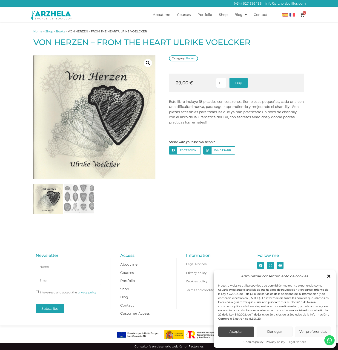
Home (38, 31)
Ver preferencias (313, 331)
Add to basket (238, 83)
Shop (223, 14)
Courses (184, 14)
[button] (329, 276)
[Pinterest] (280, 265)
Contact (260, 14)
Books (60, 31)
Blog (238, 14)
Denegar (274, 331)
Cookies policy (253, 342)
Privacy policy (275, 342)
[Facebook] (260, 265)
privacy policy (87, 292)
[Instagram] (270, 265)
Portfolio (205, 14)
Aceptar (236, 331)
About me (161, 14)
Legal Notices (296, 342)
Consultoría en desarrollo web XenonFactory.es (169, 346)
